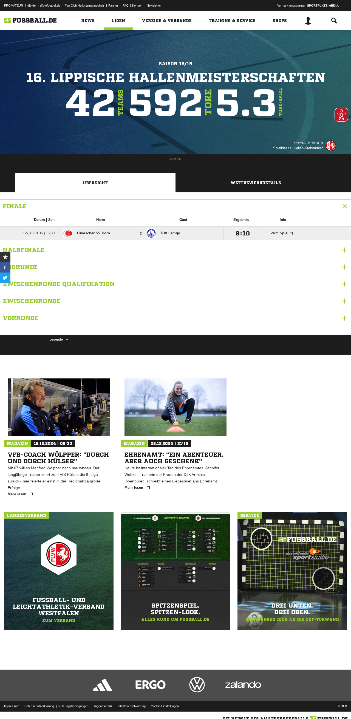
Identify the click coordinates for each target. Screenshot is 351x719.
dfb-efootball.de (50, 5)
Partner (113, 5)
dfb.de (31, 5)
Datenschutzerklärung (39, 706)
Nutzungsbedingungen (73, 706)
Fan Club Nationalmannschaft (84, 5)
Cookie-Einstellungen (165, 706)
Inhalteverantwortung (132, 706)
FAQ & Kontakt (132, 5)
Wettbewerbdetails (256, 183)
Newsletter (154, 5)
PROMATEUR (13, 5)
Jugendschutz (103, 706)
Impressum (11, 706)
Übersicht (95, 183)
